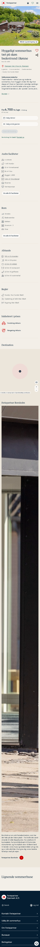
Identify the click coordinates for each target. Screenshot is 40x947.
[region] (20, 371)
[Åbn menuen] (37, 3)
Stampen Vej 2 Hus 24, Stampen (17, 66)
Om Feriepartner (9, 928)
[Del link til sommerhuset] (36, 55)
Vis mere (4, 94)
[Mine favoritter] (33, 3)
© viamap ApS (10, 392)
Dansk (6, 905)
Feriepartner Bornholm (10, 857)
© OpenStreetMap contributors (22, 392)
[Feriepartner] (9, 3)
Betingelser (7, 942)
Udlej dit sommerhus (11, 921)
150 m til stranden (11, 256)
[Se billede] (20, 26)
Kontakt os (20, 137)
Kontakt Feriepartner (11, 914)
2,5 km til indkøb (11, 264)
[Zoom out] (36, 390)
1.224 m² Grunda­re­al (12, 179)
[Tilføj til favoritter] (36, 50)
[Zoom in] (36, 387)
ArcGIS (3, 392)
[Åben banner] (36, 943)
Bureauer (6, 935)
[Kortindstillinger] (36, 382)
